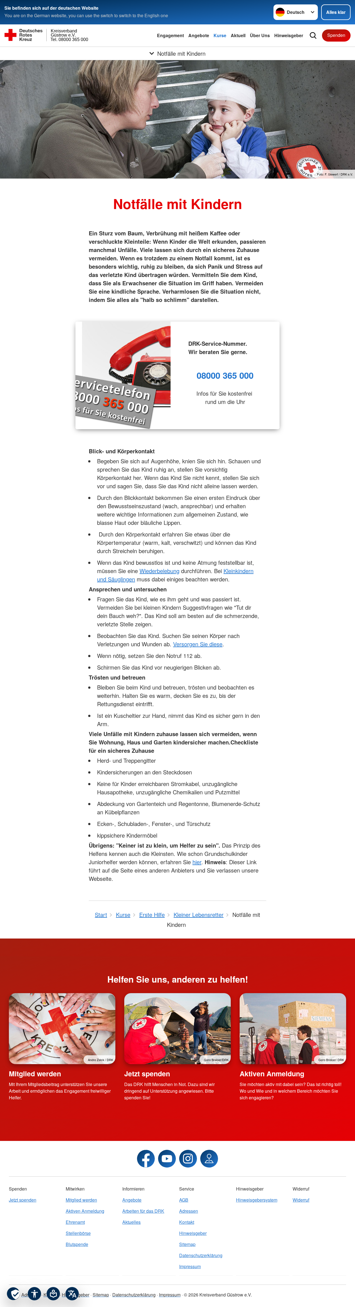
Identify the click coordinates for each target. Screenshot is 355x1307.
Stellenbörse (78, 1233)
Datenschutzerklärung (200, 1255)
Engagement (170, 35)
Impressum (190, 1266)
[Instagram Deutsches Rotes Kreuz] (188, 1159)
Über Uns (260, 35)
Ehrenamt (75, 1222)
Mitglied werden (35, 1074)
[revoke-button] (13, 1293)
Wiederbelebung (159, 571)
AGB (183, 1200)
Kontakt (186, 1222)
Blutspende (77, 1244)
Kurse (220, 35)
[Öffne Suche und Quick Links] (313, 35)
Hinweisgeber (288, 35)
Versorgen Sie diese (197, 644)
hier (196, 862)
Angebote (198, 35)
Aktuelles (131, 1222)
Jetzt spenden (147, 1074)
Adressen (188, 1211)
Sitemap (187, 1244)
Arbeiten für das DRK (143, 1211)
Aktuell (238, 35)
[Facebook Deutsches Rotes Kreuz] (146, 1159)
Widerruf (301, 1200)
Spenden (336, 35)
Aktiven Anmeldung (272, 1074)
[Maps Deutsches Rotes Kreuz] (209, 1159)
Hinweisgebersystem (256, 1200)
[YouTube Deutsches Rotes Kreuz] (167, 1159)
